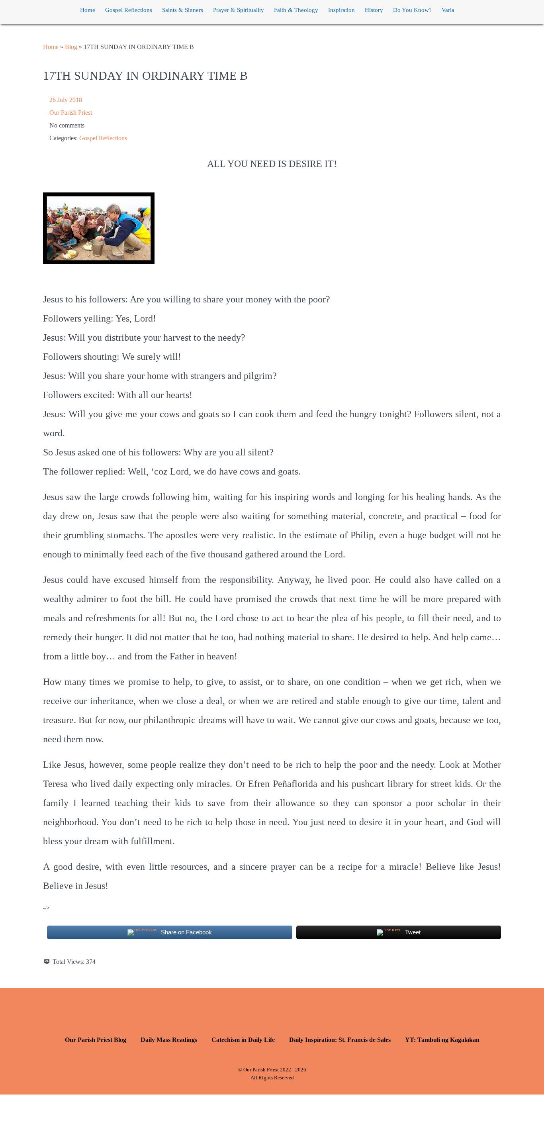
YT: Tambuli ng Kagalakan (442, 1039)
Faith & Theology (296, 10)
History (374, 10)
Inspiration (341, 10)
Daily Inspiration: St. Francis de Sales (340, 1039)
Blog (71, 46)
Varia (448, 10)
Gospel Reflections (128, 10)
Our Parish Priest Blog (95, 1039)
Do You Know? (412, 10)
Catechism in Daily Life (243, 1039)
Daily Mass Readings (169, 1039)
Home (87, 10)
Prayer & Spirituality (238, 10)
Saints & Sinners (182, 10)
